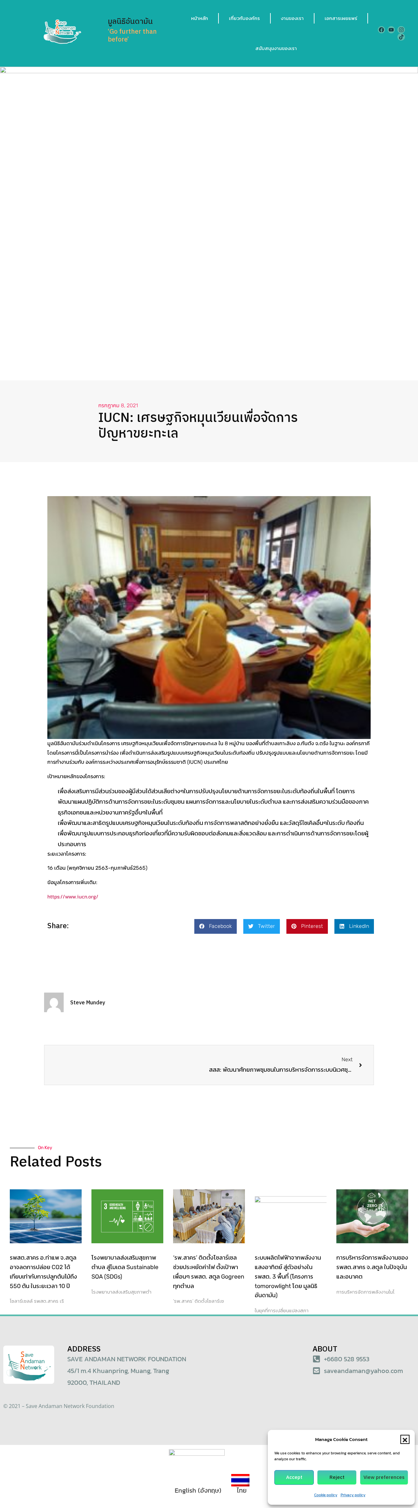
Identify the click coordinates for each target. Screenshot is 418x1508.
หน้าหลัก (199, 18)
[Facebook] (381, 29)
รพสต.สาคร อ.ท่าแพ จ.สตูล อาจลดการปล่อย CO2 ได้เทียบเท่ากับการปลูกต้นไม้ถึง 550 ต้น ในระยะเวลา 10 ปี (43, 1271)
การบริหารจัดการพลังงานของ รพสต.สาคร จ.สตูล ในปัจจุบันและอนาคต (372, 1267)
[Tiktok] (401, 37)
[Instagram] (401, 29)
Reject (337, 1477)
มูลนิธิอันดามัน (130, 21)
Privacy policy (353, 1495)
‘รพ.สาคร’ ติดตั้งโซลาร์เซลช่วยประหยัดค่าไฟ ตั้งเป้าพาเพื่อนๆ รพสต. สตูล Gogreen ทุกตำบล (208, 1271)
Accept (294, 1477)
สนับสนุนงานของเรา (276, 48)
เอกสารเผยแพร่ (341, 18)
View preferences (384, 1477)
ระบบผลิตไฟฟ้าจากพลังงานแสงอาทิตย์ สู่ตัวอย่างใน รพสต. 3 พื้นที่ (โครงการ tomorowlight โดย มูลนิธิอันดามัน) (288, 1276)
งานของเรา (292, 18)
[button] (405, 1439)
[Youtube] (391, 29)
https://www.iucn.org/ (72, 896)
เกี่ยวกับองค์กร (244, 18)
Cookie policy (325, 1495)
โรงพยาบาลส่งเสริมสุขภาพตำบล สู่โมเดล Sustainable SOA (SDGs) (124, 1267)
